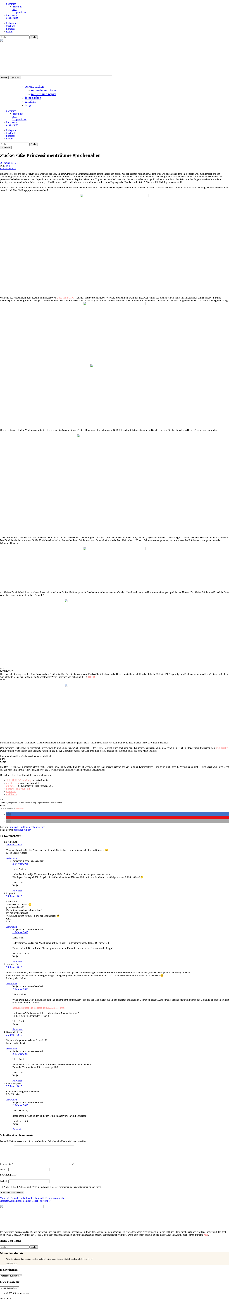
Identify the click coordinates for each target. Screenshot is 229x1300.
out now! (10, 786)
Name (4, 1169)
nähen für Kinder (22, 829)
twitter (9, 31)
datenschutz (12, 17)
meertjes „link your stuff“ (18, 788)
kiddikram (11, 791)
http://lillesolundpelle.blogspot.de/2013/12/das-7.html (38, 1007)
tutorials (30, 101)
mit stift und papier (43, 94)
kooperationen (19, 12)
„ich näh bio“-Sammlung (18, 780)
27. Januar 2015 (14, 1086)
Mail (206, 1234)
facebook (10, 26)
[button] (8, 814)
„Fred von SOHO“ (66, 297)
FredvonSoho (19, 808)
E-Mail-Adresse (8, 1175)
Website (4, 1181)
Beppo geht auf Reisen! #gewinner (25, 1200)
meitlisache (11, 794)
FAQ (14, 9)
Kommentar (7, 1164)
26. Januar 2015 (8, 163)
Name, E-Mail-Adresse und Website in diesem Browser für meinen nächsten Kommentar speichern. (53, 1187)
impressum (11, 15)
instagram (11, 23)
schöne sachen (34, 86)
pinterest (10, 28)
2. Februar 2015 (20, 863)
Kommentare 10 (8, 168)
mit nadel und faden (44, 90)
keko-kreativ (221, 748)
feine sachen (33, 97)
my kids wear (13, 783)
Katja (7, 165)
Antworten (11, 858)
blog (28, 105)
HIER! (91, 677)
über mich (11, 3)
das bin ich (17, 6)
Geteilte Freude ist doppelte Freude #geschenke (32, 1198)
